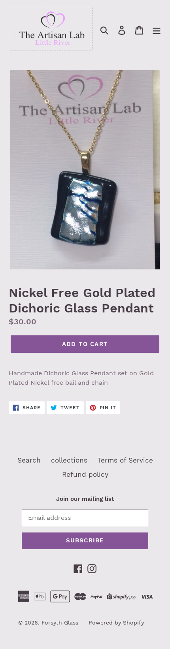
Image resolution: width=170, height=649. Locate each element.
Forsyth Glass (60, 622)
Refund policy (85, 474)
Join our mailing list (85, 498)
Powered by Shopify (116, 622)
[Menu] (156, 30)
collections (69, 460)
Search (29, 460)
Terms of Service (125, 460)
